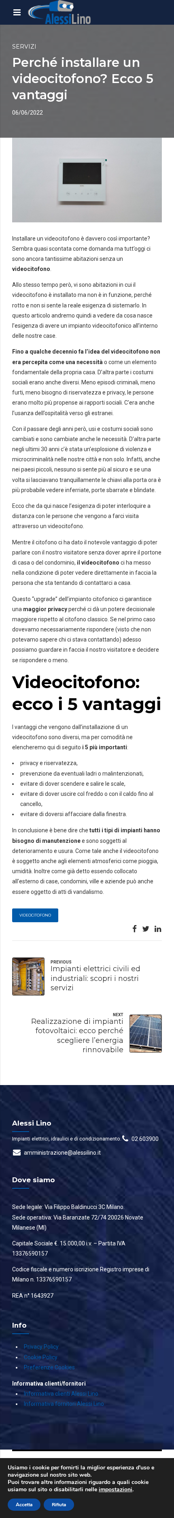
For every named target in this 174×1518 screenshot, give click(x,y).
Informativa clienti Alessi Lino (61, 1393)
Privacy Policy (41, 1346)
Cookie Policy (40, 1357)
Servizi (24, 46)
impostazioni (115, 1489)
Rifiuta (59, 1504)
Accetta (24, 1504)
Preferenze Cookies (49, 1367)
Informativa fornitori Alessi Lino (64, 1404)
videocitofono (35, 915)
